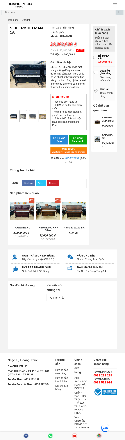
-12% (80, 50)
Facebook (28, 183)
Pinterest (53, 183)
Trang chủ (13, 20)
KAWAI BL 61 (22, 227)
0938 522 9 (40, 384)
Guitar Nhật (57, 297)
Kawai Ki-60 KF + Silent (48, 229)
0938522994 (72, 158)
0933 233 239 (31, 379)
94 (48, 384)
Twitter (41, 183)
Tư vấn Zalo (60, 140)
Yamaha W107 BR (74, 227)
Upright (26, 20)
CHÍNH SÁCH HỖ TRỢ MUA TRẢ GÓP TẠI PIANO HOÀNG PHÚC (80, 403)
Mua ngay (68, 150)
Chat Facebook (78, 140)
